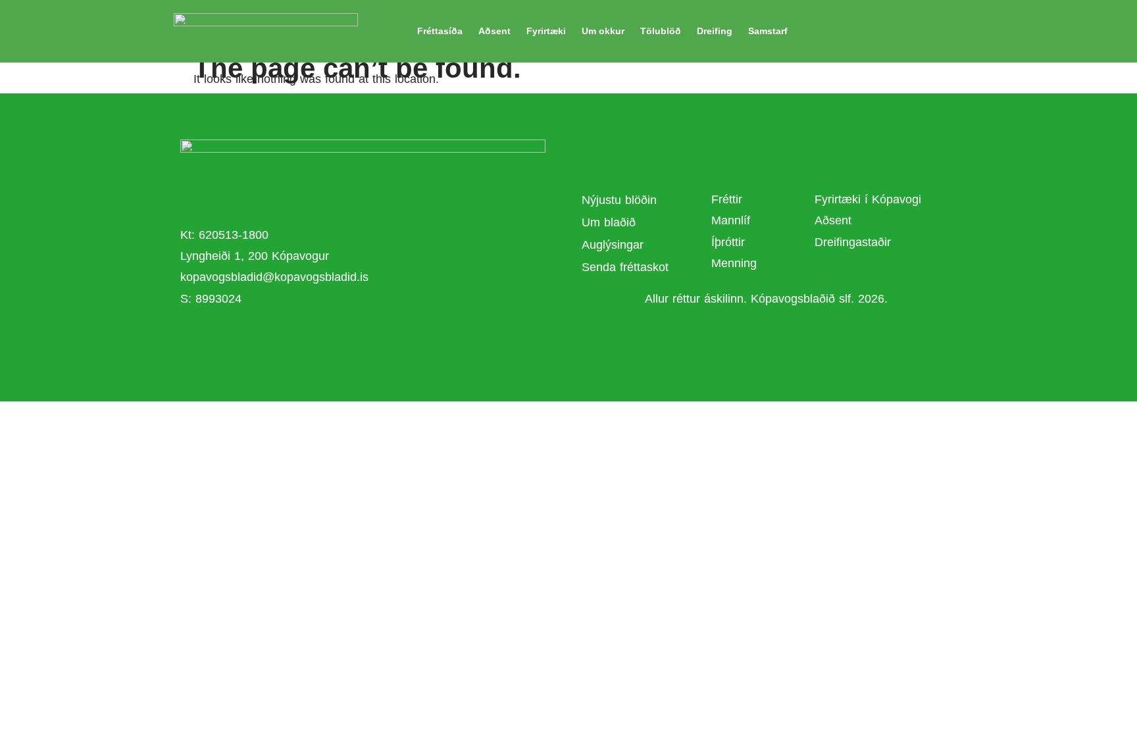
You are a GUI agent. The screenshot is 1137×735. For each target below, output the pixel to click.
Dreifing (714, 31)
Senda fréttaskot (625, 267)
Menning (734, 263)
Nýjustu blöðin (619, 200)
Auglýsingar (613, 244)
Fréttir (726, 199)
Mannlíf (730, 220)
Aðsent (494, 31)
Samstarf (768, 31)
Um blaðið (611, 222)
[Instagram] (383, 338)
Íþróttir (728, 242)
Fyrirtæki (546, 31)
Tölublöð (660, 31)
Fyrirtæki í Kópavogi (868, 199)
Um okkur (603, 31)
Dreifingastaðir (853, 242)
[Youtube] (347, 338)
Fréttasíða (440, 31)
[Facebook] (311, 338)
